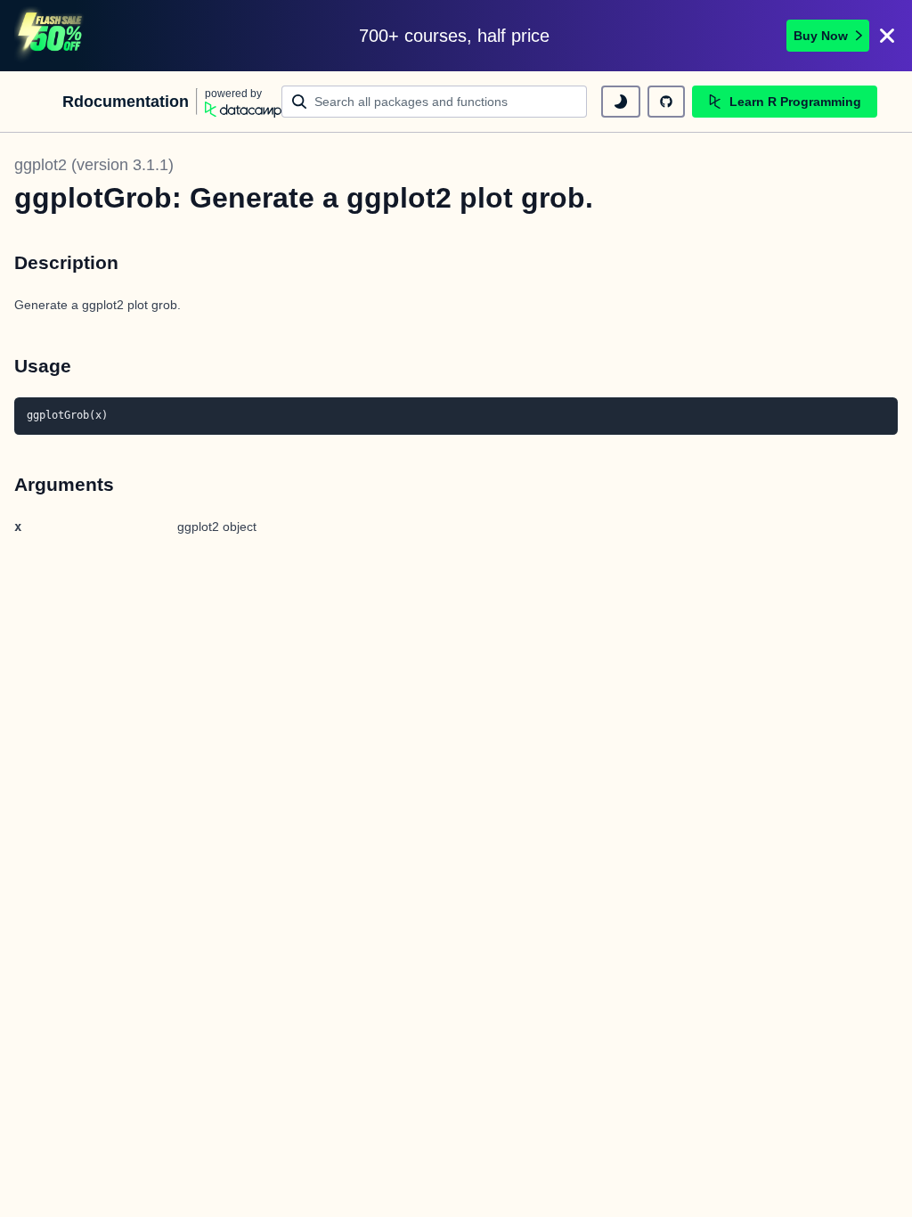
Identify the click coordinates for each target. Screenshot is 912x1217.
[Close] (887, 35)
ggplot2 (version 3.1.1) (94, 165)
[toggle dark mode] (620, 102)
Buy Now (821, 36)
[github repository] (666, 102)
